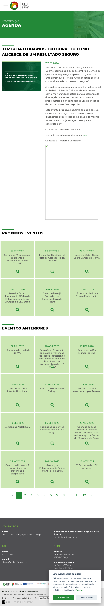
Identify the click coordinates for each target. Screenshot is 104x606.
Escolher (79, 590)
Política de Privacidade (13, 595)
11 (77, 495)
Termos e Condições (36, 595)
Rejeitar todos (87, 597)
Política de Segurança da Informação (20, 598)
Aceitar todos (63, 597)
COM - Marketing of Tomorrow (19, 602)
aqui (85, 135)
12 (84, 495)
